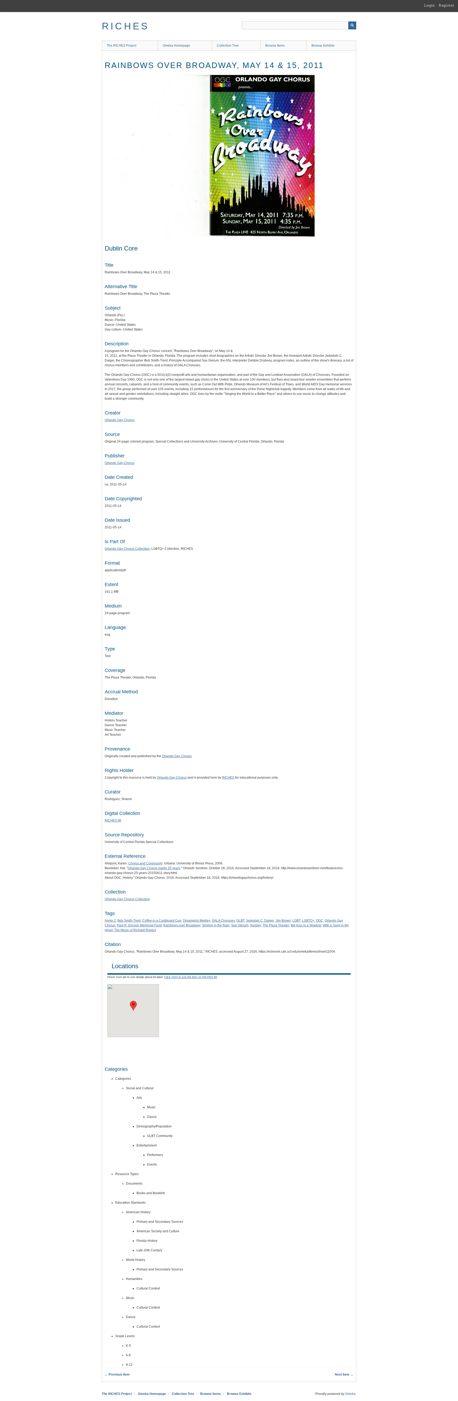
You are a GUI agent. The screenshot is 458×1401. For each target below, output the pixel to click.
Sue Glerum (239, 925)
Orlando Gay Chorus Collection (127, 549)
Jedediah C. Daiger (260, 920)
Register (446, 5)
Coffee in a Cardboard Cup (161, 920)
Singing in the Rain (216, 925)
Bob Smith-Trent (129, 920)
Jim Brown (283, 920)
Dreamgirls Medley (196, 920)
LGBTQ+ (308, 920)
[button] (133, 1006)
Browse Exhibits (322, 45)
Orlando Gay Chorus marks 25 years (154, 868)
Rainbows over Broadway (181, 925)
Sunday (255, 925)
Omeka (350, 1394)
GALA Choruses (223, 920)
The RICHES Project (121, 45)
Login (429, 5)
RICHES (125, 26)
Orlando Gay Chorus (119, 420)
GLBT (240, 920)
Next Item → (344, 1374)
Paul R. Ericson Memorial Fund (139, 925)
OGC (319, 920)
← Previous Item (117, 1374)
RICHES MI (113, 820)
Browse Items (275, 45)
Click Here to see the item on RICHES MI (190, 977)
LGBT (296, 920)
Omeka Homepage (176, 45)
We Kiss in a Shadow (306, 925)
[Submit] (352, 25)
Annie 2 (110, 920)
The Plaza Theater (276, 925)
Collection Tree (228, 45)
